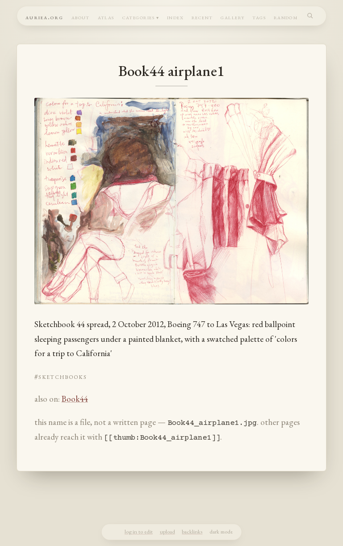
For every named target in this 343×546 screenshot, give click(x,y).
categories (138, 17)
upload (167, 531)
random (286, 17)
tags (259, 17)
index (175, 17)
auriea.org (44, 17)
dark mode (221, 531)
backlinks (192, 531)
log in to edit (139, 531)
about (80, 17)
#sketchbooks (60, 376)
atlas (106, 17)
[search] (310, 15)
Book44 (75, 398)
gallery (232, 17)
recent (202, 17)
